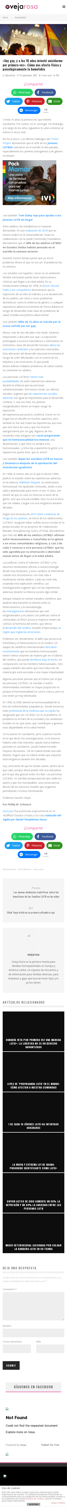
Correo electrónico (12, 1341)
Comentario (10, 1289)
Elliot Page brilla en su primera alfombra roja (31, 910)
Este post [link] (8, 811)
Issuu (23, 1445)
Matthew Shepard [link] (29, 482)
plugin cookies (58, 1503)
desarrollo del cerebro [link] (18, 628)
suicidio (39, 869)
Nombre (7, 1325)
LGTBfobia (25, 869)
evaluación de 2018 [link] (36, 230)
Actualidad (10, 75)
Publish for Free (50, 1445)
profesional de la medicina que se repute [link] (32, 710)
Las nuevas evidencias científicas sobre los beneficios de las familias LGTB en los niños (36, 892)
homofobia (10, 869)
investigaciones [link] (15, 611)
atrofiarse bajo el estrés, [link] (44, 659)
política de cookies (35, 1498)
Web (38, 1341)
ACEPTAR (33, 1504)
